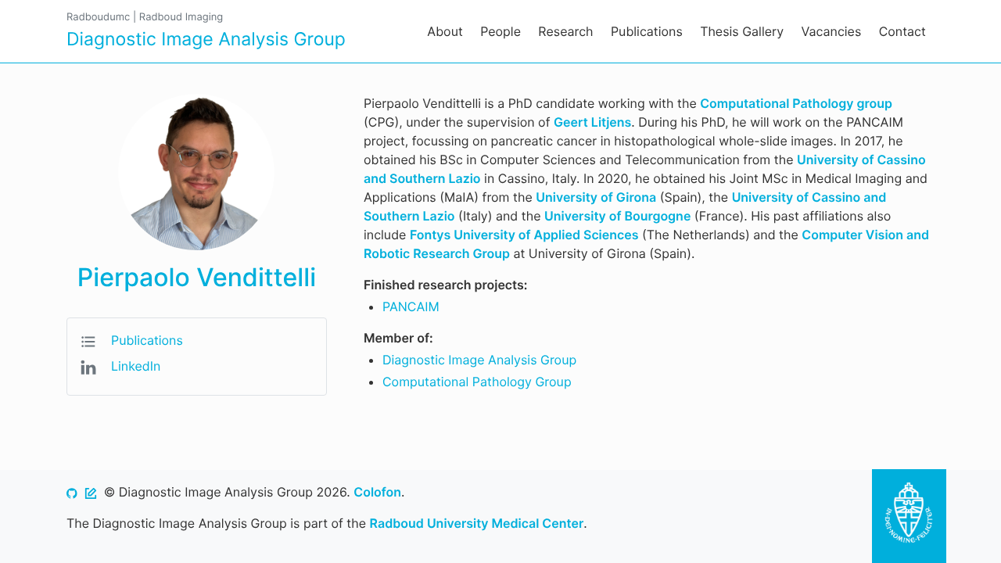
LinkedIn (135, 366)
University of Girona (596, 197)
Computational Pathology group (796, 103)
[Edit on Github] (90, 492)
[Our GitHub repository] (71, 492)
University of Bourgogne (617, 216)
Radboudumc (98, 17)
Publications (147, 340)
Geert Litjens (592, 122)
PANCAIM (411, 306)
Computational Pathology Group (477, 381)
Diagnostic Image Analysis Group (479, 360)
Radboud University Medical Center (477, 523)
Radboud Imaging (181, 17)
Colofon (377, 492)
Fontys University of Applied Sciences (524, 234)
